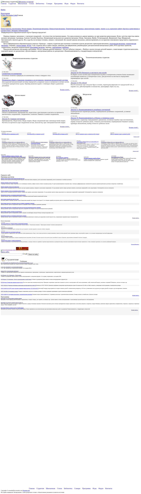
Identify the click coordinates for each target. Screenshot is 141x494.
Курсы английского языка (6, 236)
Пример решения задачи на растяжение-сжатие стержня (13, 190)
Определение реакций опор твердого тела (10, 199)
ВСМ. (29, 45)
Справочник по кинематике (12, 73)
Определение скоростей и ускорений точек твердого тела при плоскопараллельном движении (21, 207)
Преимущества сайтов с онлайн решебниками (11, 240)
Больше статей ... (65, 89)
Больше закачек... (135, 217)
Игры (66, 3)
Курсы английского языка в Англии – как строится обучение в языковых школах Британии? (14, 156)
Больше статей (136, 136)
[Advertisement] (70, 168)
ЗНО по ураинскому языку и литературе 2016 (120, 134)
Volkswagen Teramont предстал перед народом (39, 157)
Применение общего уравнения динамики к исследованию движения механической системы (35, 80)
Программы (58, 3)
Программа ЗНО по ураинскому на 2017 (35, 134)
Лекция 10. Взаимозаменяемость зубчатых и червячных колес (92, 118)
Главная (3, 3)
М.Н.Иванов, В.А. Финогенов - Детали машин (11, 275)
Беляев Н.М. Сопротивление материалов (9, 271)
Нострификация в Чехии (117, 157)
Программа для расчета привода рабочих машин (11, 298)
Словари (49, 3)
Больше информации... (135, 244)
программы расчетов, (37, 47)
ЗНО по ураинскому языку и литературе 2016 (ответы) (87, 134)
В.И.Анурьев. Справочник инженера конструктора (12, 282)
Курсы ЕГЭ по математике (7, 227)
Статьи (31, 3)
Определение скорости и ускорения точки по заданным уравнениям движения (17, 203)
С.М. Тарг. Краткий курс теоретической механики (11, 267)
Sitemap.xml (26, 490)
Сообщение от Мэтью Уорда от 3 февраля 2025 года (112, 142)
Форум (72, 3)
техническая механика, (117, 43)
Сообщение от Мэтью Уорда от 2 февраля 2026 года (13, 142)
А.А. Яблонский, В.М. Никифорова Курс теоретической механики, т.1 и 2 (17, 262)
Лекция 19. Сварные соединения (13, 119)
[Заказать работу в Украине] (6, 27)
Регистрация (5, 13)
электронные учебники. (60, 47)
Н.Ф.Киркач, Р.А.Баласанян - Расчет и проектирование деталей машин (16, 279)
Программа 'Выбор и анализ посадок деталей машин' (12, 307)
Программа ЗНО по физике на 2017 (60, 134)
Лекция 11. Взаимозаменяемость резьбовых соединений (90, 109)
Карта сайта (5, 252)
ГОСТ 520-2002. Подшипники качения (9, 291)
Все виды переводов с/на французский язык (10, 232)
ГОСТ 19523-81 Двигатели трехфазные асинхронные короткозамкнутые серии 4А (18, 285)
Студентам (12, 3)
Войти (3, 10)
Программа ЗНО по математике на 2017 (10, 134)
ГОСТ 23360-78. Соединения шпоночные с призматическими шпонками (16, 294)
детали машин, (21, 45)
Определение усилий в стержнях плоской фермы (11, 211)
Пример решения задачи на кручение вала (10, 186)
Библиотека (40, 3)
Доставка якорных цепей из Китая (92, 158)
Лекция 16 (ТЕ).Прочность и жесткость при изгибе (89, 73)
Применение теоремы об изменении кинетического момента (13, 215)
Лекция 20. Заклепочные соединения (15, 110)
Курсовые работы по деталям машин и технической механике (39, 143)
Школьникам (22, 3)
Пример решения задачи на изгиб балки (9, 182)
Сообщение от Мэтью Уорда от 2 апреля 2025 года (60, 142)
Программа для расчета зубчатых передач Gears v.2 (12, 302)
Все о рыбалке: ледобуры (62, 157)
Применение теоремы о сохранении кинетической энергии (13, 195)
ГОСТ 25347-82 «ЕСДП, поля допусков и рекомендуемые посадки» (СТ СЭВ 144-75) (20, 288)
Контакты (80, 3)
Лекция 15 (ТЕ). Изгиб (79, 83)
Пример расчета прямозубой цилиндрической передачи (12, 178)
